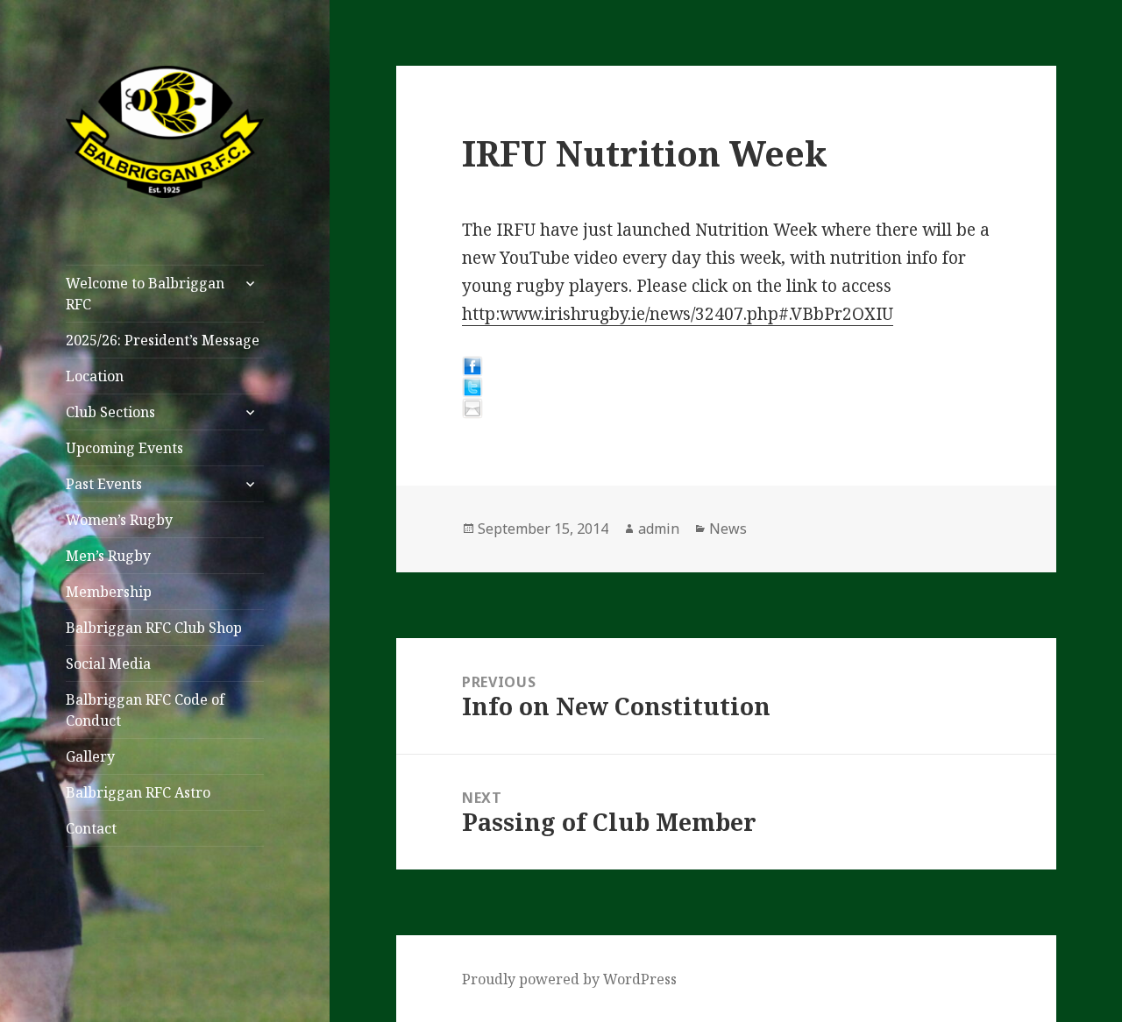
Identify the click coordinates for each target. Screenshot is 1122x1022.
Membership (109, 591)
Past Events (104, 483)
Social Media (108, 663)
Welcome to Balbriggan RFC (145, 293)
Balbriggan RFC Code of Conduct (145, 710)
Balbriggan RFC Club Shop (154, 627)
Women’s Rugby (119, 519)
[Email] (726, 408)
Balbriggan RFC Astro (138, 792)
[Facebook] (726, 366)
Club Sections (110, 412)
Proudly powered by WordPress (569, 979)
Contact (91, 828)
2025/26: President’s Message (162, 340)
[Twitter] (726, 387)
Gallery (90, 756)
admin (658, 528)
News (728, 528)
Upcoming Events (124, 448)
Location (95, 376)
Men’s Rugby (108, 555)
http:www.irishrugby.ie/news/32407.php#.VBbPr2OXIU (677, 313)
